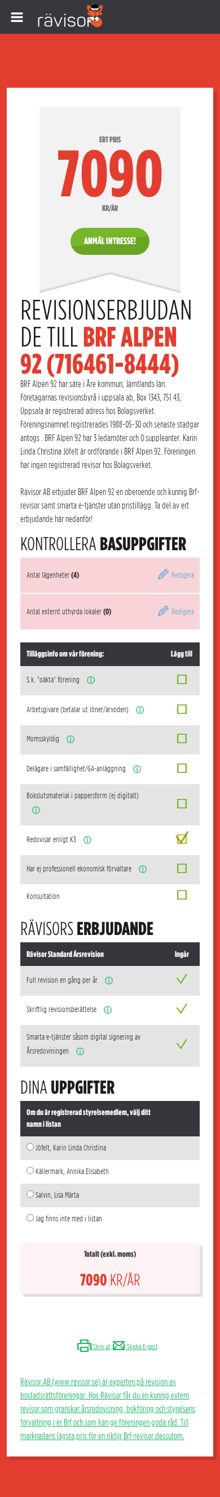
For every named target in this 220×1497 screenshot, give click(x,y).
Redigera (182, 574)
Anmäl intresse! (110, 241)
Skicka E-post (141, 1346)
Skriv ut (101, 1346)
